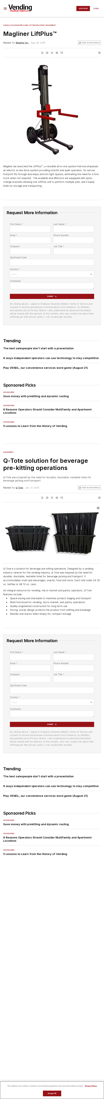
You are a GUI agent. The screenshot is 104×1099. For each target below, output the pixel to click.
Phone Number (61, 235)
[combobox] (52, 274)
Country (15, 269)
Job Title (58, 246)
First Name (16, 224)
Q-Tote (19, 487)
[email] (61, 52)
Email (13, 235)
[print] (99, 52)
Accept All (52, 1093)
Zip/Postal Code (18, 257)
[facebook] (42, 52)
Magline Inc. (22, 42)
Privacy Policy (91, 1086)
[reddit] (57, 52)
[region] (52, 1090)
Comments (15, 281)
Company (15, 246)
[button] (5, 8)
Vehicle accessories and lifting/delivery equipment (29, 25)
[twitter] (52, 52)
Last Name (59, 224)
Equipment (8, 452)
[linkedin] (47, 52)
